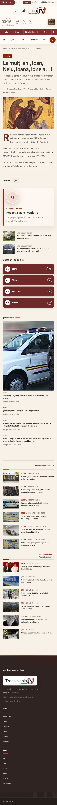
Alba (8, 18)
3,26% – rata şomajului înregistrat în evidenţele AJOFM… (35, 544)
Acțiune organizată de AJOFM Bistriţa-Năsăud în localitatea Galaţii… (35, 491)
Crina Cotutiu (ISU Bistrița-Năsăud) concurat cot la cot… (34, 594)
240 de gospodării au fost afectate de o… (37, 633)
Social (7, 56)
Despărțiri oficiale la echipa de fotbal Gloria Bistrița (35, 567)
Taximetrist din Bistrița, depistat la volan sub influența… (37, 581)
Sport (24, 563)
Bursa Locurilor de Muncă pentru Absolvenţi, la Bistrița (33, 517)
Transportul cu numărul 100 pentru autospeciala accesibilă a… (34, 504)
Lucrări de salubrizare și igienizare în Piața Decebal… (35, 607)
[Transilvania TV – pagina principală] (28, 10)
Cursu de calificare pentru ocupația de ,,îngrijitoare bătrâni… (35, 530)
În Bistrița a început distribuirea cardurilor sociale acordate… (37, 477)
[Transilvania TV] (20, 680)
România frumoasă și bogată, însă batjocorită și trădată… (34, 620)
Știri (16, 180)
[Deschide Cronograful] (51, 22)
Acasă (5, 48)
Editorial (25, 616)
